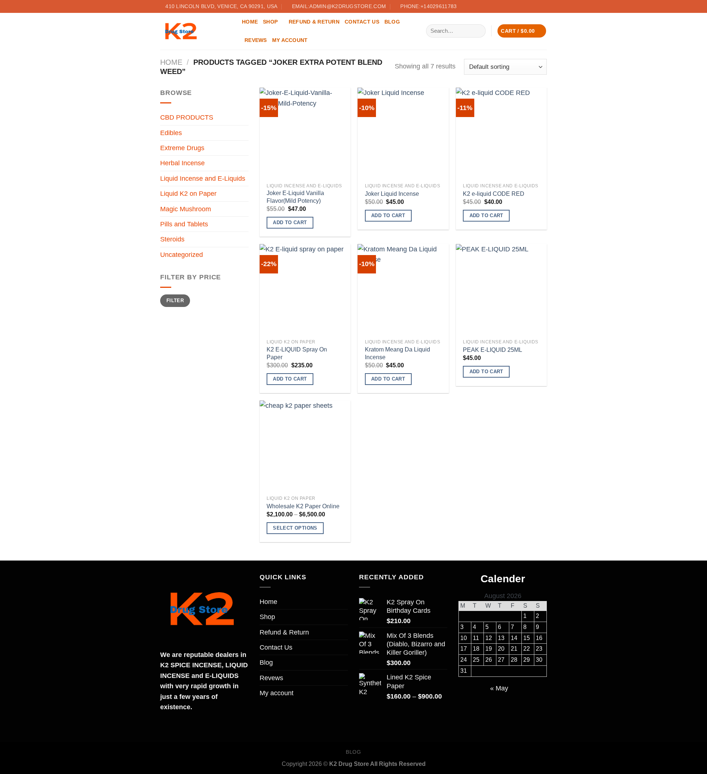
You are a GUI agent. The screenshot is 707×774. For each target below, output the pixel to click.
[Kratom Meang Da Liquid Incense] (403, 289)
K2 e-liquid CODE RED (493, 194)
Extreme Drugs (182, 148)
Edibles (171, 133)
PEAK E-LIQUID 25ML (492, 350)
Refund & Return (314, 22)
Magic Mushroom (185, 209)
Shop (270, 22)
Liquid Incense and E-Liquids (202, 178)
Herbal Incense (182, 163)
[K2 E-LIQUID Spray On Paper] (305, 289)
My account (290, 40)
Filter (175, 300)
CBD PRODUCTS (186, 117)
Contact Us (362, 22)
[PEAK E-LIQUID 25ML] (501, 289)
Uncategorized (181, 254)
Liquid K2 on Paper (188, 193)
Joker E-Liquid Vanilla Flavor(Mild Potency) (295, 197)
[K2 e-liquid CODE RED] (501, 133)
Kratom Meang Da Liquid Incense (397, 353)
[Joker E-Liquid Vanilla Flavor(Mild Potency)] (305, 133)
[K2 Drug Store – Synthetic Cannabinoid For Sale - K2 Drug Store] (195, 31)
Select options (295, 528)
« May (499, 688)
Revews (256, 40)
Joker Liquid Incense (392, 194)
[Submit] (478, 31)
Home (250, 22)
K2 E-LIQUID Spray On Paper (297, 353)
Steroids (172, 239)
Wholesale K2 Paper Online (303, 506)
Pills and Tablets (184, 224)
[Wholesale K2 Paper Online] (305, 445)
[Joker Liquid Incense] (403, 133)
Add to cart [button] (290, 222)
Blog (392, 22)
